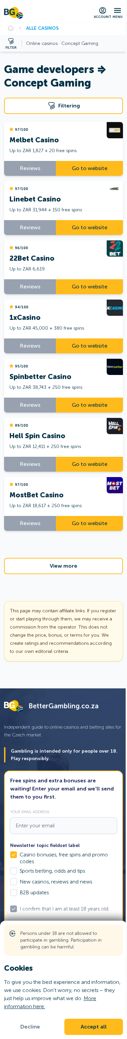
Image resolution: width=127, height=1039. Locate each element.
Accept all (94, 1027)
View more (63, 566)
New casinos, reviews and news (56, 881)
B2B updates (34, 892)
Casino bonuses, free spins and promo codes (64, 858)
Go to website (89, 168)
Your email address (29, 812)
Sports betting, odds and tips (52, 871)
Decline (30, 1027)
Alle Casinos (42, 28)
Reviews (30, 168)
